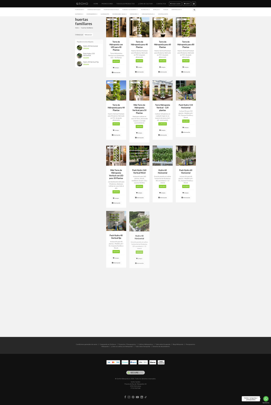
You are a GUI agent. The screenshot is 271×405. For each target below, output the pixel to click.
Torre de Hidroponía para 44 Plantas (116, 108)
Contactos (161, 4)
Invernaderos (91, 14)
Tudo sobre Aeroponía (142, 346)
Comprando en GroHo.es (108, 344)
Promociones (107, 4)
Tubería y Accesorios (129, 9)
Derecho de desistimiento (161, 346)
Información (116, 72)
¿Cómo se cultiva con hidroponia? (122, 346)
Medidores (134, 14)
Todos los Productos (125, 4)
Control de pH (163, 14)
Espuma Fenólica (148, 14)
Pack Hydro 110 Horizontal (89, 54)
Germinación (176, 9)
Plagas (165, 9)
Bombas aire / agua (119, 14)
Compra (116, 67)
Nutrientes (145, 9)
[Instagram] (129, 397)
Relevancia (88, 35)
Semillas (156, 9)
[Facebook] (125, 397)
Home (96, 4)
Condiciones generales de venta (86, 344)
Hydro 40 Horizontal (90, 46)
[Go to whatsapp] (266, 398)
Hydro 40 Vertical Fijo (91, 62)
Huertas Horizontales (111, 9)
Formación (79, 9)
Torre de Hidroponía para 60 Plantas (162, 44)
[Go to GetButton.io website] (266, 403)
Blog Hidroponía (178, 344)
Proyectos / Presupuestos (127, 344)
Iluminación (105, 14)
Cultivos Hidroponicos (145, 344)
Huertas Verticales (94, 9)
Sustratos (78, 14)
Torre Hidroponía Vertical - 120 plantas (162, 108)
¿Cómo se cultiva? (145, 4)
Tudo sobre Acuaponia (162, 344)
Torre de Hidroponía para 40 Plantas (139, 44)
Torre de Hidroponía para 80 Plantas (185, 44)
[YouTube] (137, 397)
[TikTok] (146, 397)
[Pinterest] (133, 397)
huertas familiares (83, 21)
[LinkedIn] (141, 397)
